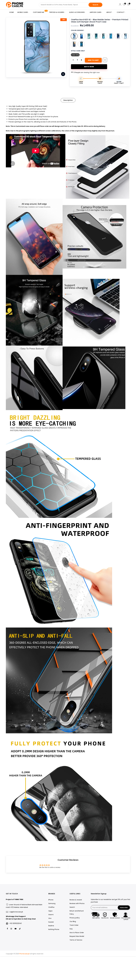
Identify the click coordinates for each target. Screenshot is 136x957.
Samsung (51, 903)
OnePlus (51, 907)
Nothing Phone (53, 929)
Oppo (50, 911)
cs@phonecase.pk (16, 912)
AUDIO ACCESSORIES (77, 12)
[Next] (62, 47)
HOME (11, 12)
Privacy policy (75, 918)
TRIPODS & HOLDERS (56, 12)
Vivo (49, 918)
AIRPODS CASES (95, 12)
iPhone (50, 900)
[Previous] (9, 47)
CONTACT (120, 12)
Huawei (51, 922)
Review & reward (76, 900)
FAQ (71, 929)
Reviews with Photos (77, 903)
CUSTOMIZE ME (40, 11)
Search (95, 5)
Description (68, 100)
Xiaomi (50, 915)
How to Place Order (77, 933)
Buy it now (89, 67)
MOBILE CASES (22, 12)
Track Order (74, 925)
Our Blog (73, 921)
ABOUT (109, 12)
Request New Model (77, 936)
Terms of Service (76, 940)
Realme (51, 926)
